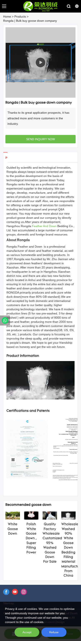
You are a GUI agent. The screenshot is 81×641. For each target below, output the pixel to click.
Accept (26, 632)
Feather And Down (44, 226)
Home (7, 16)
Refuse (54, 632)
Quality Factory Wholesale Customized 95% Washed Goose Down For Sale (52, 543)
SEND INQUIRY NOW (40, 139)
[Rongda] (5, 320)
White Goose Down (12, 529)
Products (20, 16)
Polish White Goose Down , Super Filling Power (31, 538)
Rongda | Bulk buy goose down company (30, 20)
